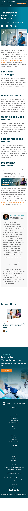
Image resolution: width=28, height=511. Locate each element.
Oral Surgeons (14, 441)
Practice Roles (14, 446)
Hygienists (14, 443)
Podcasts (14, 458)
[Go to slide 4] (11, 345)
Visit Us (14, 471)
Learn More (6, 377)
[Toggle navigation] (25, 9)
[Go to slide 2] (9, 345)
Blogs (14, 454)
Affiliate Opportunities (14, 429)
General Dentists (14, 435)
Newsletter (14, 462)
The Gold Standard (14, 427)
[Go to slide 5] (12, 345)
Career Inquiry (14, 420)
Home (14, 416)
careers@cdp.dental (14, 494)
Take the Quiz (14, 464)
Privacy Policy (14, 467)
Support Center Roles (14, 448)
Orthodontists (14, 439)
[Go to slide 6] (13, 345)
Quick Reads (4, 16)
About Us (14, 414)
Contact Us (14, 418)
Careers (14, 433)
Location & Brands (14, 424)
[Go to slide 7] (14, 345)
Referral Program (14, 422)
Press (14, 460)
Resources (14, 452)
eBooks (14, 456)
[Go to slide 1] (8, 345)
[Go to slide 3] (10, 345)
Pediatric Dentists (14, 437)
